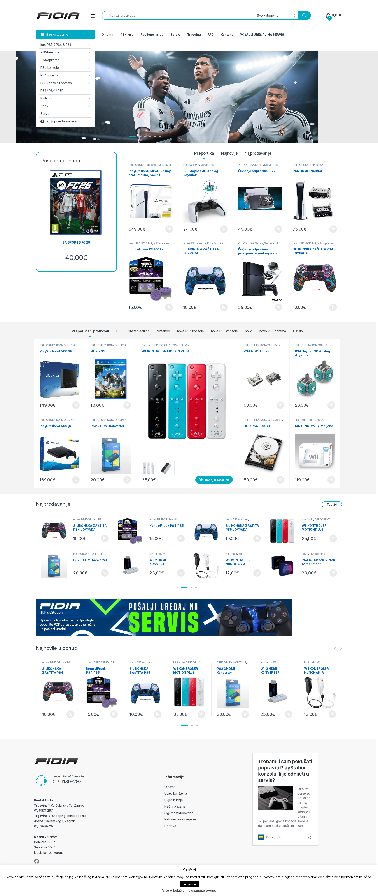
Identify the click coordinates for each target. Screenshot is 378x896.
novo (132, 243)
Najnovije (229, 153)
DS (118, 331)
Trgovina (194, 34)
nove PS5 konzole (224, 331)
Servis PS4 (271, 243)
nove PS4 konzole (190, 331)
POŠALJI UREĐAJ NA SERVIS (262, 34)
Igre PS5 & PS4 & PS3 (55, 44)
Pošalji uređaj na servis (63, 121)
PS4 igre (126, 34)
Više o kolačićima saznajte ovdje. (189, 890)
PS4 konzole (49, 67)
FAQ (211, 34)
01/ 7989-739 (44, 826)
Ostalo (298, 331)
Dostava (170, 826)
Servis (44, 113)
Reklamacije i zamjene (180, 819)
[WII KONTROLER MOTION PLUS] (284, 531)
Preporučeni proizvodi (90, 331)
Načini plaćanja (175, 806)
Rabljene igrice (151, 34)
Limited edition (138, 331)
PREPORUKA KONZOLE (54, 345)
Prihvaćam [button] (190, 884)
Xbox (44, 106)
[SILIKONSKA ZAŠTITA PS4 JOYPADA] (55, 531)
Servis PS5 (207, 164)
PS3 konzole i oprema (56, 83)
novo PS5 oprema (194, 243)
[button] (184, 587)
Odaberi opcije (167, 307)
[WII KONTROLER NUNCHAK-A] (207, 565)
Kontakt (227, 34)
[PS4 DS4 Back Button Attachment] (284, 565)
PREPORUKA (137, 164)
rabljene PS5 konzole (159, 164)
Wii (187, 345)
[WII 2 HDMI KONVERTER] (131, 565)
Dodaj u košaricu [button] (167, 229)
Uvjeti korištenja (175, 793)
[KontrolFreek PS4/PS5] (131, 531)
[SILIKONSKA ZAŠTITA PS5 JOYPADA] (207, 531)
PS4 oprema (49, 75)
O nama (107, 34)
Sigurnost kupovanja (178, 813)
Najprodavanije (257, 153)
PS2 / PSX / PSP (51, 90)
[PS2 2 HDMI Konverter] (55, 565)
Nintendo (46, 98)
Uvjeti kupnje (173, 800)
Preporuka (204, 153)
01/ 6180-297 (67, 781)
